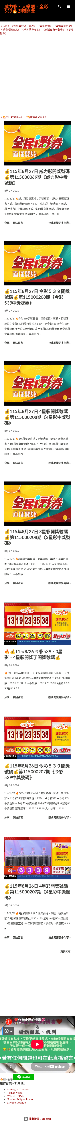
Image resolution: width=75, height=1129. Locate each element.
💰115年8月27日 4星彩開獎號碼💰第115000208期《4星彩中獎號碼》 (37, 417)
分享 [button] (6, 222)
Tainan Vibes (15, 1092)
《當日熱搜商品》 (31, 29)
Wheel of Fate (15, 1096)
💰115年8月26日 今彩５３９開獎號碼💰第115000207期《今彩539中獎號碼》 (37, 771)
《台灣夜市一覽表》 (53, 29)
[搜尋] (60, 6)
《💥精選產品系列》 (36, 117)
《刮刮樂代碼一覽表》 (23, 26)
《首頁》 (5, 26)
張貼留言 (18, 222)
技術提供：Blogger (39, 1118)
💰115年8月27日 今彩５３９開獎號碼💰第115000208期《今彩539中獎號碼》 (37, 297)
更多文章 (65, 951)
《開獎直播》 (44, 26)
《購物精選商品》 (10, 29)
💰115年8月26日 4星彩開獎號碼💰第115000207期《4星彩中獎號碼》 (37, 891)
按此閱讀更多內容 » (59, 222)
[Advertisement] (37, 74)
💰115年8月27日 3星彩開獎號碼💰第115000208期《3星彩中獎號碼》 (37, 537)
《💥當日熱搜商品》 (11, 117)
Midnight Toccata (18, 1089)
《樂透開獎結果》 (63, 26)
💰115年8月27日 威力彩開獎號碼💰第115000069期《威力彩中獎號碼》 (37, 177)
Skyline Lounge (16, 1102)
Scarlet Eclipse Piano (20, 1099)
